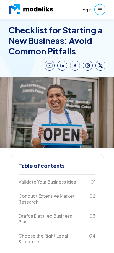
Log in (86, 9)
